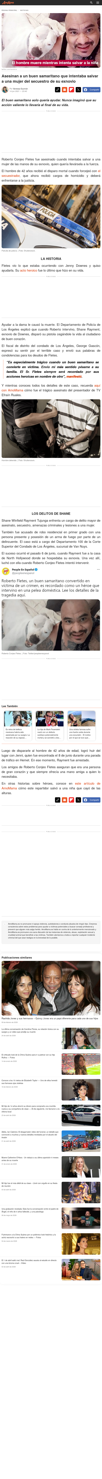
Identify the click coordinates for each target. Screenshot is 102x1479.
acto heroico (28, 270)
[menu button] (98, 3)
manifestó (73, 376)
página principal (9, 10)
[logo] (8, 2)
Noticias (24, 10)
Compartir (94, 89)
